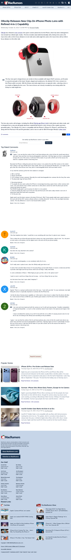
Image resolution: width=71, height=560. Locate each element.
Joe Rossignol (48, 368)
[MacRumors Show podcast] (36, 3)
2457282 (12, 303)
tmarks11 (12, 231)
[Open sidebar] (69, 3)
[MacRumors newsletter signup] (59, 3)
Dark (35, 551)
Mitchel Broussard (5, 477)
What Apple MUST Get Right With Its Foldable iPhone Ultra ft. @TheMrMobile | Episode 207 (57, 510)
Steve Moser (4, 496)
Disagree (22, 203)
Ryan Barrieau (19, 489)
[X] (4, 292)
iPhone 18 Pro (6, 7)
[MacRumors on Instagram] (39, 3)
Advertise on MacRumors (10, 456)
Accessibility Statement (6, 549)
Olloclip (3, 32)
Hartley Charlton (5, 483)
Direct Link (44, 123)
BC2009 (12, 257)
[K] (4, 253)
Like (18, 203)
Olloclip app (37, 123)
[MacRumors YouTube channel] (50, 3)
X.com (5, 467)
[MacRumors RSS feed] (56, 3)
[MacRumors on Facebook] (42, 3)
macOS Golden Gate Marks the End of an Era (37, 409)
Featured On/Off (5, 551)
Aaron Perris (19, 496)
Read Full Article (25, 381)
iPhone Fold (17, 7)
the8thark (12, 150)
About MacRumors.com (10, 451)
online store (62, 129)
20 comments (35, 381)
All (69, 7)
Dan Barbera (4, 489)
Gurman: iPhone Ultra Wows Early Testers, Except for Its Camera (45, 388)
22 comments (4, 134)
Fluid (21, 551)
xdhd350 (12, 286)
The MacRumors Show (48, 505)
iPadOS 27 (35, 7)
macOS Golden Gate (48, 7)
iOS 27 (26, 7)
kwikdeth (12, 246)
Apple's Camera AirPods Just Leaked (20, 510)
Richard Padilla (34, 27)
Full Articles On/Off (14, 551)
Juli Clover (3, 471)
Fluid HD (25, 551)
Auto (29, 551)
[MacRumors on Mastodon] (47, 3)
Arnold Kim (3, 464)
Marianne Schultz (20, 483)
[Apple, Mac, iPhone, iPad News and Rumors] (13, 5)
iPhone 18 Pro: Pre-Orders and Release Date (37, 366)
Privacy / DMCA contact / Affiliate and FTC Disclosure (13, 546)
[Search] (66, 2)
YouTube (7, 505)
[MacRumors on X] (44, 3)
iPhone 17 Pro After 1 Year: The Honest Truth (22, 538)
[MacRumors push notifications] (53, 3)
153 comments (35, 402)
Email (2, 467)
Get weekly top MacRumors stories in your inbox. (35, 139)
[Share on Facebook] (68, 134)
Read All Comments (35, 356)
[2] (4, 309)
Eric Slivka (18, 464)
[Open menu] (2, 3)
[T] (4, 237)
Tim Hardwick (48, 389)
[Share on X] (64, 134)
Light (32, 551)
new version (18, 32)
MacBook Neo (61, 7)
